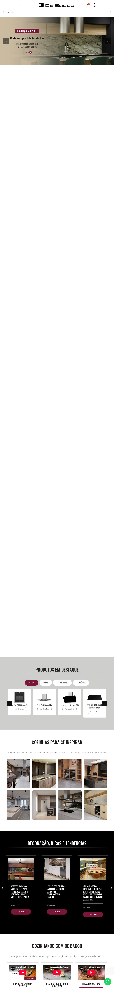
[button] (20, 5)
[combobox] (57, 12)
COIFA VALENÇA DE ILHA (19, 704)
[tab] (31, 683)
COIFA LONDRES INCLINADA (44, 704)
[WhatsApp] (107, 981)
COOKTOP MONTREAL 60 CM (94, 704)
